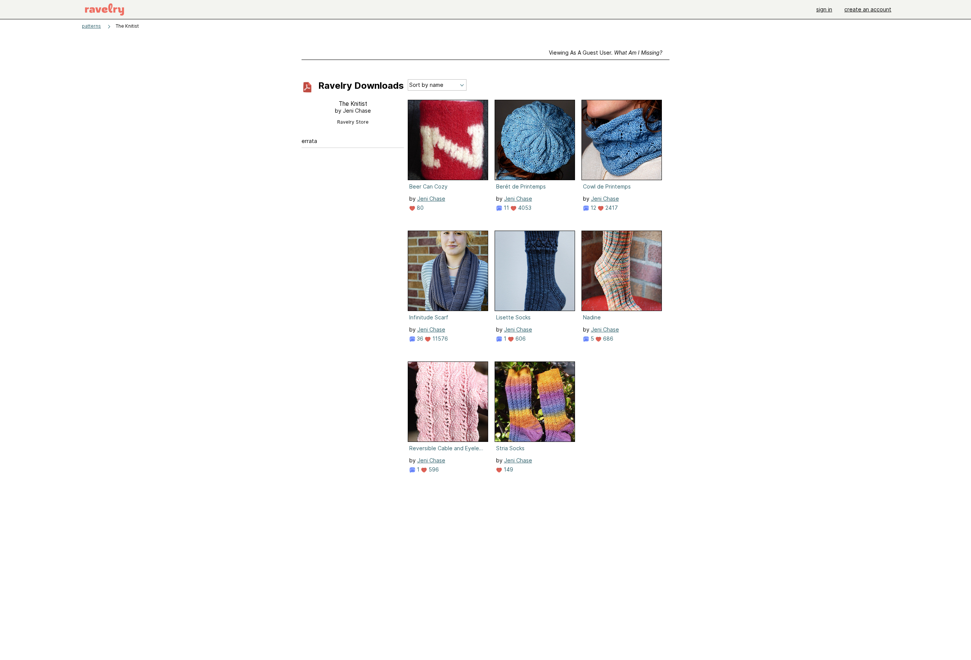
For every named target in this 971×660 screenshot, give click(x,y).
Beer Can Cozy (428, 186)
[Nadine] (621, 271)
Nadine (592, 317)
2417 (611, 207)
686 (607, 338)
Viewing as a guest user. (605, 52)
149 (507, 469)
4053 (524, 207)
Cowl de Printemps (607, 186)
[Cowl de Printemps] (621, 140)
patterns (91, 26)
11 (505, 207)
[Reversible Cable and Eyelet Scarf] (448, 401)
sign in (824, 9)
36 (419, 338)
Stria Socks (510, 448)
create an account (867, 9)
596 (433, 469)
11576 (439, 338)
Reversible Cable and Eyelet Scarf (447, 448)
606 (520, 338)
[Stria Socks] (535, 401)
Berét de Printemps (521, 186)
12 (592, 207)
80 (419, 207)
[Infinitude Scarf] (448, 271)
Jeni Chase (431, 198)
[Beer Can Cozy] (448, 140)
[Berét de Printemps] (535, 140)
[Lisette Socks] (535, 271)
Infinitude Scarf (428, 317)
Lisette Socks (513, 317)
